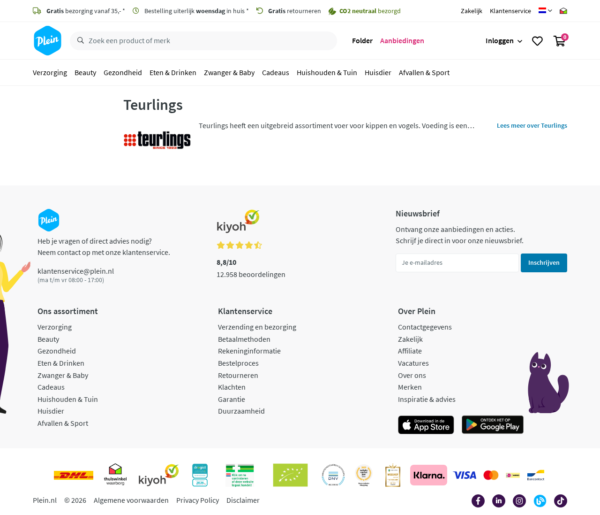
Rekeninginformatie (249, 350)
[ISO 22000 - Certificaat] (333, 475)
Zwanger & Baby (229, 72)
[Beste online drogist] (363, 475)
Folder (362, 40)
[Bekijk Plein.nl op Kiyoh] (158, 475)
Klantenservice (510, 11)
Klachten (232, 387)
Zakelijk (471, 11)
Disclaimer (243, 500)
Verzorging (50, 72)
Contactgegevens (425, 326)
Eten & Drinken (173, 72)
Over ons (412, 375)
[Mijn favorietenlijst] (537, 41)
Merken (410, 387)
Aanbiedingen (402, 40)
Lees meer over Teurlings (532, 125)
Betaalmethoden (244, 339)
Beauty (85, 72)
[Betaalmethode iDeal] (513, 475)
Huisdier (378, 72)
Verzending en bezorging (257, 326)
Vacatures (413, 363)
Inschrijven (544, 262)
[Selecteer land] (545, 11)
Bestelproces (238, 363)
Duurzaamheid (241, 410)
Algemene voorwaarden (131, 500)
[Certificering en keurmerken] (290, 475)
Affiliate (410, 350)
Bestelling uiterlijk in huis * (196, 11)
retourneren (294, 11)
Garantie (231, 399)
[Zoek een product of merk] (79, 40)
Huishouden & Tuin (327, 72)
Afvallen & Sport (424, 72)
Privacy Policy (197, 500)
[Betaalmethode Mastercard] (491, 475)
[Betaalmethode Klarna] (428, 475)
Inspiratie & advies (427, 399)
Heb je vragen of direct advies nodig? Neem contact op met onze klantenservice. (104, 246)
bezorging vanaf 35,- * (85, 11)
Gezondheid (123, 72)
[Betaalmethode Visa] (464, 475)
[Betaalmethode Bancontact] (535, 475)
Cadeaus (275, 72)
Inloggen (500, 40)
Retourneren (238, 375)
